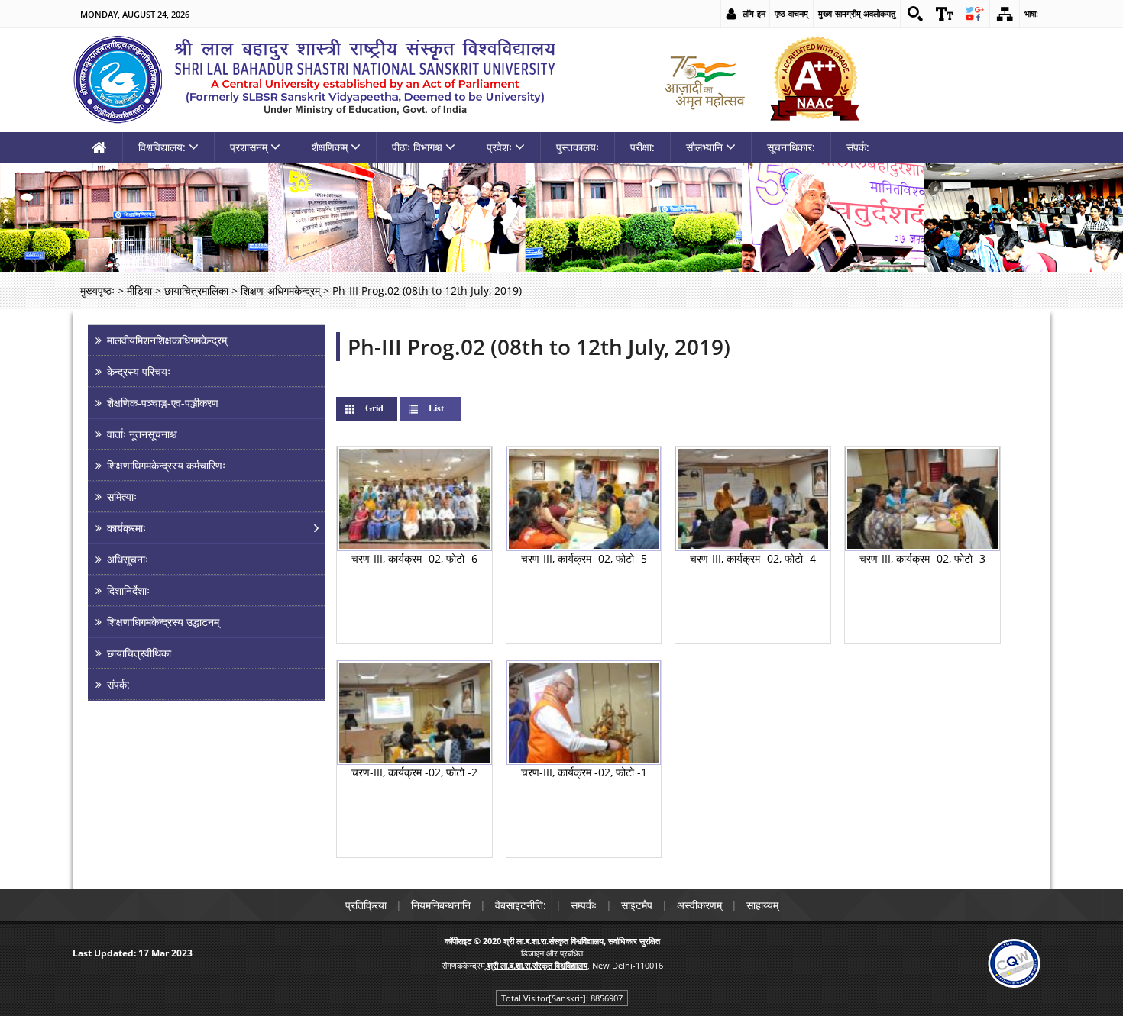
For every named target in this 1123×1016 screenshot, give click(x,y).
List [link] (436, 408)
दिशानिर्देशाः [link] (128, 590)
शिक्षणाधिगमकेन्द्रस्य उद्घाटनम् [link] (163, 621)
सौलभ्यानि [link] (704, 147)
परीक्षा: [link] (642, 147)
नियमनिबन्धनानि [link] (441, 905)
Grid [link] (386, 408)
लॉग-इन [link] (754, 13)
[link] (915, 13)
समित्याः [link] (122, 496)
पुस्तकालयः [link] (577, 147)
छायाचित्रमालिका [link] (196, 290)
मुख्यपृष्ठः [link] (97, 290)
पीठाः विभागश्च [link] (417, 147)
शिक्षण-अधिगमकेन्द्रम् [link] (280, 290)
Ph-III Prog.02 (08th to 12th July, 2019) (539, 346)
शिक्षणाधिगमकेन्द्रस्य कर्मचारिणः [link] (166, 465)
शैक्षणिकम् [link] (330, 147)
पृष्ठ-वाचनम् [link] (791, 13)
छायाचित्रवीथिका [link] (139, 653)
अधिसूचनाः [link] (127, 559)
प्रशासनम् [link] (248, 147)
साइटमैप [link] (636, 905)
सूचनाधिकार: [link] (791, 147)
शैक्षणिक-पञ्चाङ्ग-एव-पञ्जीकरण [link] (162, 402)
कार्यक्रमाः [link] (126, 528)
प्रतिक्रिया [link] (366, 905)
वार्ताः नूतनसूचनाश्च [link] (142, 434)
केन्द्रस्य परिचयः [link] (138, 371)
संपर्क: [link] (857, 147)
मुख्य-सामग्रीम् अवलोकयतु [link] (856, 13)
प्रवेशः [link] (499, 147)
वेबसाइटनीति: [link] (520, 905)
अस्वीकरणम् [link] (699, 905)
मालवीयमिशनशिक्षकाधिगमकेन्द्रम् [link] (167, 340)
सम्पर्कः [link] (584, 905)
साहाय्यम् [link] (762, 905)
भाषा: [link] (1031, 13)
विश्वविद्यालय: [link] (162, 147)
